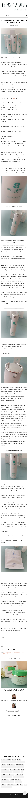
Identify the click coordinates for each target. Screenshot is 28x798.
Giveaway (3, 784)
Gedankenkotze (11, 764)
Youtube (10, 787)
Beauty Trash (21, 762)
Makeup (14, 759)
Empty (18, 759)
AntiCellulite (8, 652)
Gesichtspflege (5, 769)
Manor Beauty (4, 782)
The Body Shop (19, 764)
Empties (9, 759)
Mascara (12, 782)
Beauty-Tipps (16, 772)
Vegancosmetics (19, 774)
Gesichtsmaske (10, 774)
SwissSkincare (4, 653)
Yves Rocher (13, 769)
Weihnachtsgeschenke (6, 777)
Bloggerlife (4, 767)
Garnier (17, 784)
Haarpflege (8, 772)
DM (21, 772)
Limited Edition (5, 779)
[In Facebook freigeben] (6, 649)
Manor (2, 772)
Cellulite (14, 652)
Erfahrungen (13, 762)
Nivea (22, 769)
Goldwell (17, 779)
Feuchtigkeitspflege (18, 777)
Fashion (3, 774)
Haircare (3, 764)
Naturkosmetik (12, 767)
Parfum (12, 779)
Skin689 (19, 652)
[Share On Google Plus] (14, 649)
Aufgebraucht (4, 762)
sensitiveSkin (18, 782)
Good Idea (3, 787)
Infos (14, 98)
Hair (19, 769)
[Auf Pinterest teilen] (11, 649)
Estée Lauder (10, 784)
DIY (25, 784)
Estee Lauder (21, 767)
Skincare (24, 652)
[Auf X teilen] (9, 649)
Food (21, 784)
